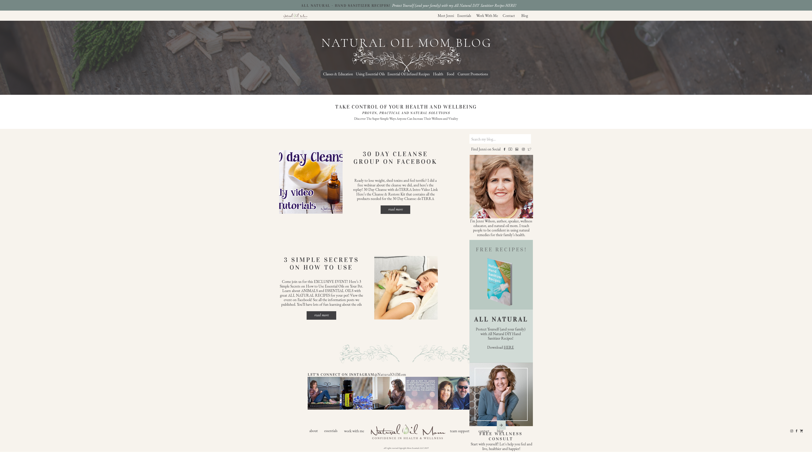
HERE (509, 347)
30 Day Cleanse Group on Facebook (396, 157)
